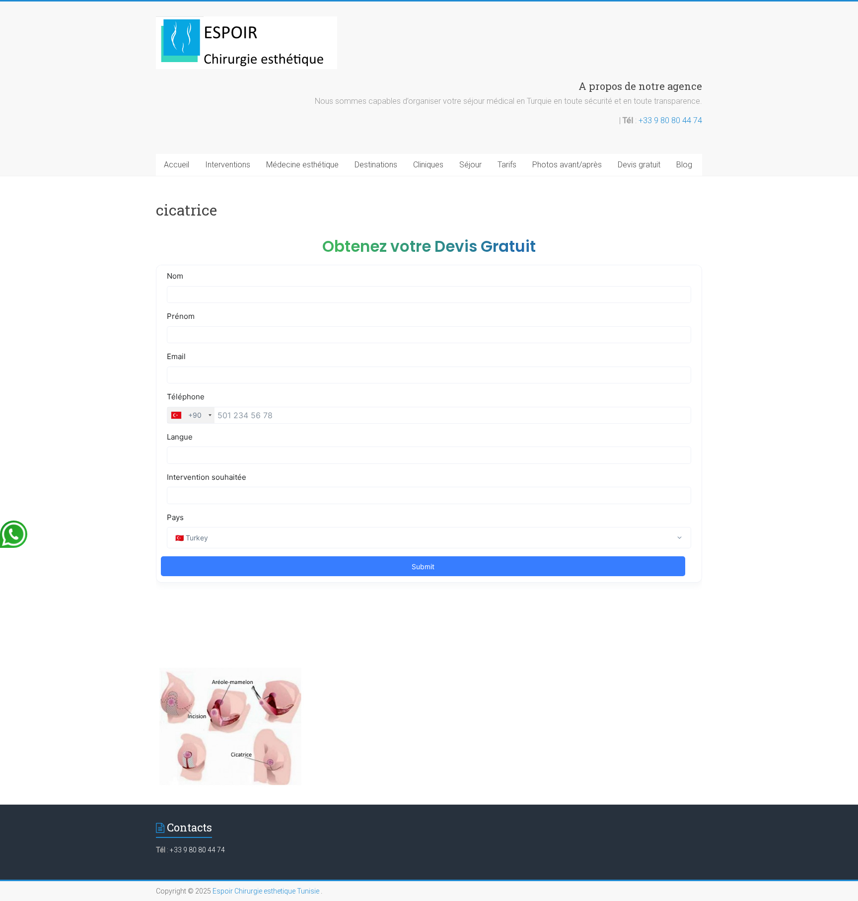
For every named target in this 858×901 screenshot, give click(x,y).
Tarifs (507, 164)
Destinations (376, 164)
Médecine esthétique (302, 164)
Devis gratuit (639, 164)
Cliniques (428, 164)
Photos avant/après (567, 164)
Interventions (227, 164)
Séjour (470, 164)
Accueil (176, 164)
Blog (684, 164)
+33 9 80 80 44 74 (670, 120)
